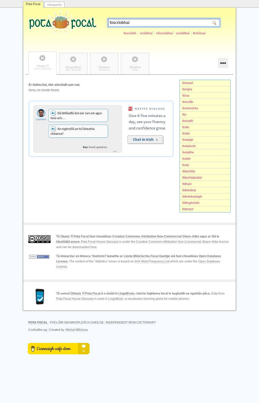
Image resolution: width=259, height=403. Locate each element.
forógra (187, 89)
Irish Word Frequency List (152, 261)
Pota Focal (33, 4)
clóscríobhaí (164, 33)
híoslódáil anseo (67, 242)
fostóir (186, 158)
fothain (187, 184)
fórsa (185, 95)
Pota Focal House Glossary (99, 242)
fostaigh (187, 140)
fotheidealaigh (192, 196)
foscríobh (130, 33)
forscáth (187, 102)
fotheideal (189, 190)
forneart (187, 83)
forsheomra (190, 108)
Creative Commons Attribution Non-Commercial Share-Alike (155, 236)
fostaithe (188, 152)
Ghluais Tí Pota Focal (85, 293)
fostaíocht (189, 146)
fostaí (186, 133)
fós (184, 114)
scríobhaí (146, 33)
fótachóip (188, 171)
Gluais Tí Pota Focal (74, 236)
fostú (185, 165)
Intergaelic (54, 5)
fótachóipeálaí (192, 177)
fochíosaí (199, 33)
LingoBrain (126, 293)
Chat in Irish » (145, 139)
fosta (185, 127)
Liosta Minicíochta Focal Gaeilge (147, 256)
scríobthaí (182, 33)
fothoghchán (191, 203)
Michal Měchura (77, 330)
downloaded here (84, 247)
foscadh (187, 121)
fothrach (187, 209)
